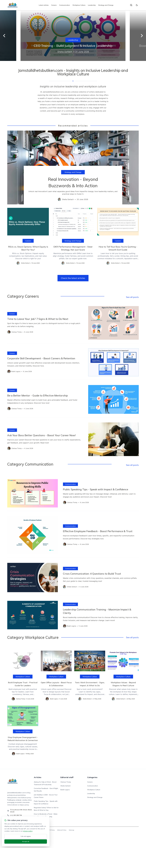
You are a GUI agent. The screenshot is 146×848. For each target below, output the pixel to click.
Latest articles (44, 5)
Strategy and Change (105, 5)
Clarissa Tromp (65, 782)
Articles (37, 777)
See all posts (132, 297)
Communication (64, 5)
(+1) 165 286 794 (16, 815)
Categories (92, 777)
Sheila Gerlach (65, 786)
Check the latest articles (73, 278)
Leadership (92, 5)
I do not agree (26, 836)
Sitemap (71, 830)
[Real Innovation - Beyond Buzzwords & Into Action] (73, 167)
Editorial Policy (61, 830)
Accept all (25, 841)
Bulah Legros (65, 790)
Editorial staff (66, 777)
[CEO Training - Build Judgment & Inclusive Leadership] (73, 35)
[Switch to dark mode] (137, 5)
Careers (54, 5)
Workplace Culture (78, 5)
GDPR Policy (51, 830)
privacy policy (27, 831)
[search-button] (131, 5)
